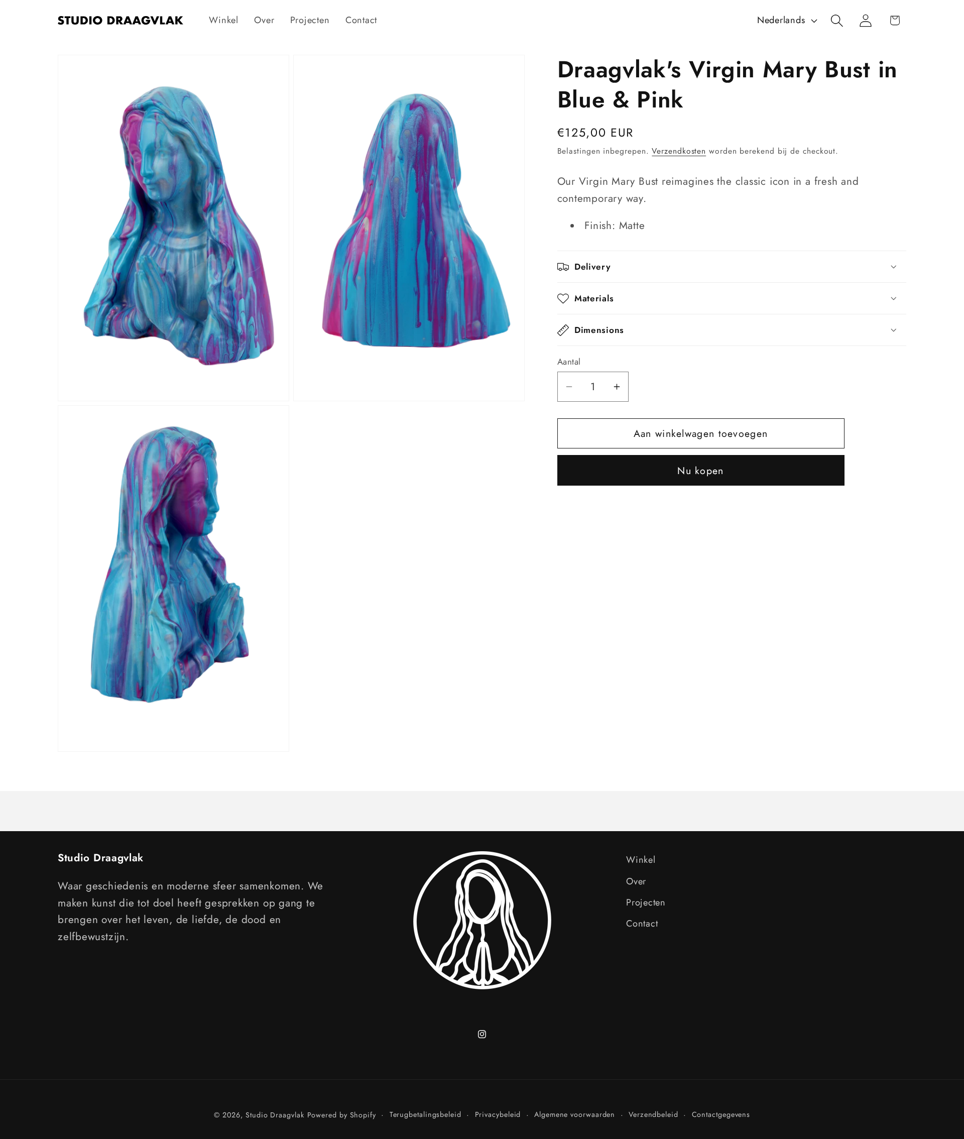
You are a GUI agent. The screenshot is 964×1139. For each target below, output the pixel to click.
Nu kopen (700, 471)
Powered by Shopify (341, 1115)
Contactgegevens (721, 1114)
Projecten (646, 902)
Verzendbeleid (653, 1114)
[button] (837, 20)
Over (636, 881)
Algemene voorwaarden (574, 1114)
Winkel (641, 859)
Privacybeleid (498, 1114)
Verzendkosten (679, 151)
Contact (642, 923)
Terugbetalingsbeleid (425, 1114)
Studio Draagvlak (275, 1115)
